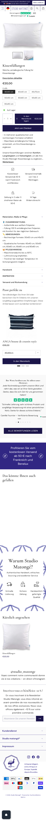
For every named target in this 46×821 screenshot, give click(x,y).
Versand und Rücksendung (15, 282)
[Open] (6, 814)
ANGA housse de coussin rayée (20, 341)
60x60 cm (22, 98)
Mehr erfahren (38, 2)
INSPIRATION (8, 276)
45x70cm (36, 92)
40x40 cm (22, 92)
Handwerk (7, 270)
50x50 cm (8, 98)
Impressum (8, 746)
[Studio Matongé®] (20, 8)
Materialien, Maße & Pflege (15, 217)
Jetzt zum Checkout (23, 128)
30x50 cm (8, 92)
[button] (17, 55)
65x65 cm (36, 98)
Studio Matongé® (11, 738)
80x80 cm (8, 104)
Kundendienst (9, 730)
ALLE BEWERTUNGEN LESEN (23, 430)
